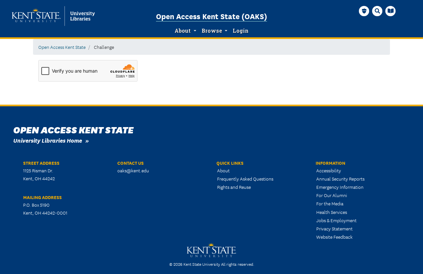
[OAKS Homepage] (364, 11)
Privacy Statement (334, 228)
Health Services (331, 212)
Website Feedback (334, 236)
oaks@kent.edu (133, 170)
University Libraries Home (47, 140)
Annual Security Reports (340, 178)
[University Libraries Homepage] (390, 11)
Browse (212, 30)
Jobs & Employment (336, 220)
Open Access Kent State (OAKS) (211, 16)
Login (241, 30)
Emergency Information (340, 186)
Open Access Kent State (62, 47)
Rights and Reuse (234, 186)
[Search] (377, 11)
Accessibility (328, 170)
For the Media (329, 203)
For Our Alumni (331, 195)
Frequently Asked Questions (245, 178)
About (182, 30)
